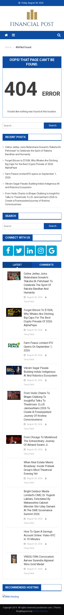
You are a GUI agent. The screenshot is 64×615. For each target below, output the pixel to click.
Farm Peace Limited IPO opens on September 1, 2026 (38, 346)
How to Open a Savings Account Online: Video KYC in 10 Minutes (39, 535)
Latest (17, 264)
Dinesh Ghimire (40, 611)
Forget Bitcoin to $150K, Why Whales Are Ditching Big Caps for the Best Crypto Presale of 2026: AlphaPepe (31, 164)
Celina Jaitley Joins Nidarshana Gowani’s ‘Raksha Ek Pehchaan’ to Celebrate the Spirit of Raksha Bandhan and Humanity (33, 151)
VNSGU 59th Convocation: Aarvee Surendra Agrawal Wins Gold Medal (39, 560)
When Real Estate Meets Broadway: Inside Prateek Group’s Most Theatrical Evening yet (39, 468)
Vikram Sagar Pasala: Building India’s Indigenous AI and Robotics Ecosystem (40, 371)
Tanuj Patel (29, 301)
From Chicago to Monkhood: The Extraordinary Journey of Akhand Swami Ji (41, 441)
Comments (46, 264)
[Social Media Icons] (8, 251)
